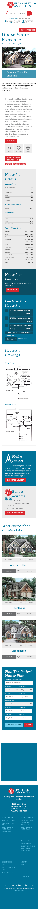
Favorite (19, 152)
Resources (7, 862)
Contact (25, 876)
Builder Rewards (27, 843)
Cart (26, 23)
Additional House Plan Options (19, 333)
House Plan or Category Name (13, 679)
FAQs (3, 865)
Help (3, 870)
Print (28, 152)
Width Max (22, 708)
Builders (25, 841)
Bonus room (12, 290)
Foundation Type (10, 336)
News (22, 865)
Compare (16, 23)
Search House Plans (9, 821)
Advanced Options (14, 725)
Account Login (13, 21)
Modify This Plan (12, 160)
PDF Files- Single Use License (21, 312)
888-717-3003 (12, 18)
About (24, 862)
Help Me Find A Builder (15, 480)
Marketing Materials (28, 846)
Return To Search (28, 30)
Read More (11, 141)
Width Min (8, 708)
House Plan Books (8, 831)
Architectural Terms (9, 867)
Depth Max (22, 715)
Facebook (23, 18)
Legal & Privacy (19, 890)
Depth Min (8, 715)
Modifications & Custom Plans (7, 828)
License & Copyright (9, 872)
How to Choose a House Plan (27, 821)
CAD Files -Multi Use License (21, 319)
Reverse (8, 164)
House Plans (8, 818)
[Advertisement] (19, 762)
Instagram (29, 18)
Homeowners (27, 818)
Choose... (10, 339)
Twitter (26, 18)
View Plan (9, 571)
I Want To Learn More (15, 513)
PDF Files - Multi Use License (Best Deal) (21, 327)
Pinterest (20, 18)
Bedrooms (8, 686)
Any (8, 690)
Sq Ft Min (7, 693)
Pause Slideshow (19, 164)
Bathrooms (22, 686)
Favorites (29, 21)
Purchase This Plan (13, 157)
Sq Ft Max (22, 693)
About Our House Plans (8, 824)
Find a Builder (25, 825)
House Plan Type (9, 701)
